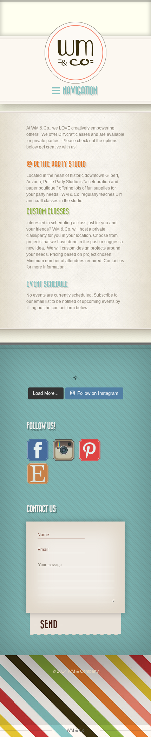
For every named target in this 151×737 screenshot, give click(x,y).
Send (49, 625)
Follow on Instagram (97, 393)
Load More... (46, 393)
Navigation (80, 91)
